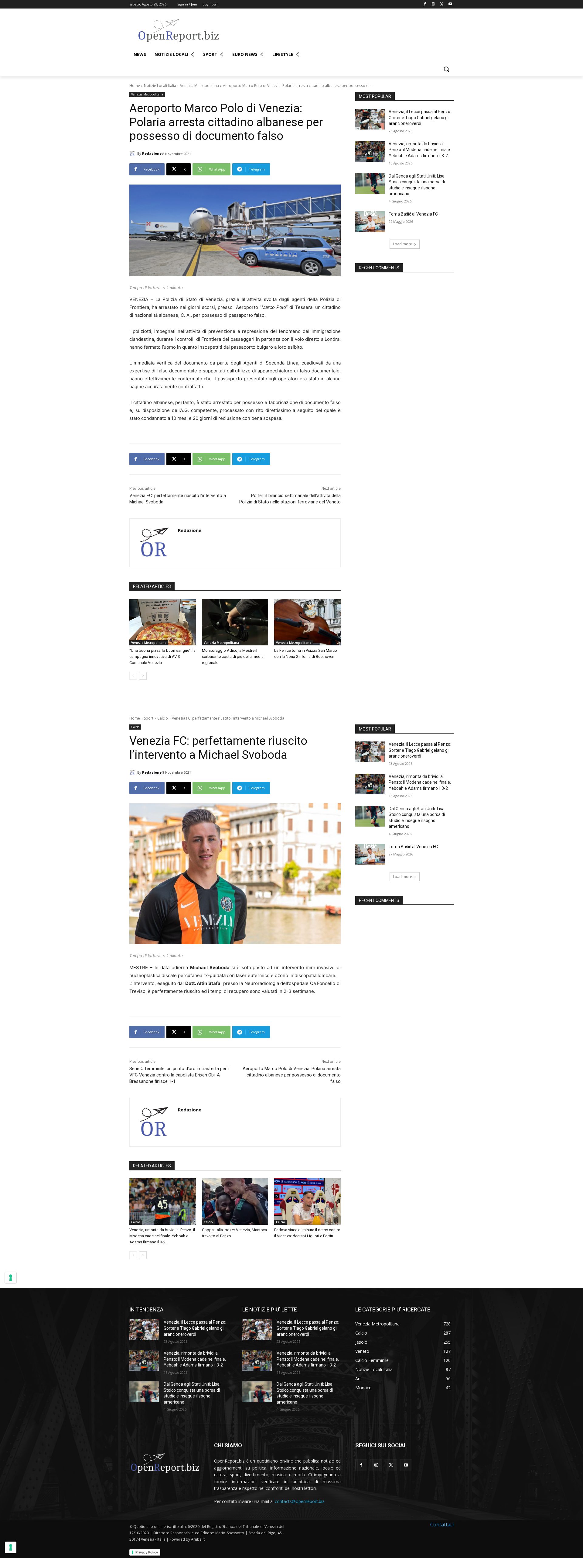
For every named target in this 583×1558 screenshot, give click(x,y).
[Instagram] (433, 4)
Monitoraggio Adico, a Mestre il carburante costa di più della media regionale (233, 656)
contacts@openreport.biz (299, 1501)
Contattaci (442, 1524)
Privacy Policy (146, 1552)
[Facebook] (424, 4)
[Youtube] (450, 4)
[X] (441, 4)
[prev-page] (133, 676)
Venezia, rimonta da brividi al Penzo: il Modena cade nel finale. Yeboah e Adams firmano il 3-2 (420, 149)
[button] (446, 69)
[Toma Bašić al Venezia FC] (370, 221)
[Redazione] (133, 153)
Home (134, 85)
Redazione (152, 153)
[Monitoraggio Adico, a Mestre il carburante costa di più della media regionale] (235, 622)
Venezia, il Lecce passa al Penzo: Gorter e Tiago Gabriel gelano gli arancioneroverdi (420, 117)
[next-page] (143, 676)
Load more (402, 244)
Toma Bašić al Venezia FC (413, 214)
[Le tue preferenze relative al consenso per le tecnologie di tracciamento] (10, 1547)
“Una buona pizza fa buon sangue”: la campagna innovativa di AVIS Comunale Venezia (162, 656)
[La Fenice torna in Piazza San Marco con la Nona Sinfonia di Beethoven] (307, 622)
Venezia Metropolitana (199, 85)
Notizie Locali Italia (160, 85)
